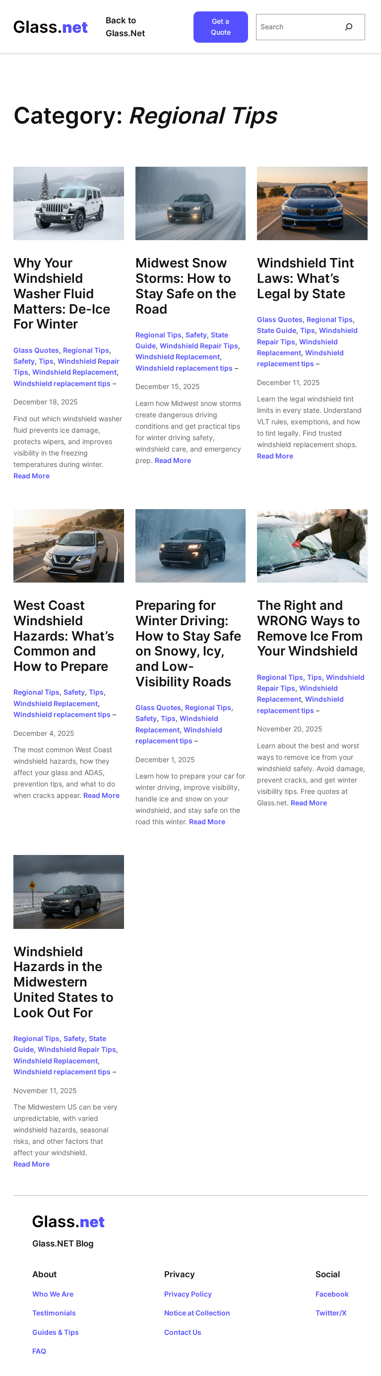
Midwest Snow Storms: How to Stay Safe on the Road (185, 286)
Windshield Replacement (74, 372)
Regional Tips (86, 350)
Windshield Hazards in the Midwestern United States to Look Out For (63, 982)
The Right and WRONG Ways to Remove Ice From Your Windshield (310, 628)
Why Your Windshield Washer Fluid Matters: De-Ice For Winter (61, 293)
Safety (24, 361)
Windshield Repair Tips (199, 345)
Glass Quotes (36, 350)
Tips (46, 361)
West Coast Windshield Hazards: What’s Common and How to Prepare (63, 636)
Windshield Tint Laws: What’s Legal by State (305, 278)
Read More (31, 475)
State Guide (276, 330)
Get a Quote (221, 26)
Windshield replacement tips (62, 383)
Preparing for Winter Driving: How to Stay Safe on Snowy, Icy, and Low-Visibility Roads (188, 643)
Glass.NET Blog (63, 1243)
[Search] (349, 27)
